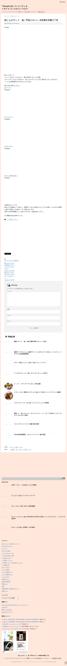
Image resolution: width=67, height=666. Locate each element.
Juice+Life (4, 607)
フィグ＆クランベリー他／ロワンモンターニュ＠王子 (30, 373)
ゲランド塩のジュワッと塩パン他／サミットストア (30, 362)
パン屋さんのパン (12, 219)
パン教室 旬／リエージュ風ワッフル (20, 449)
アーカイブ (5, 598)
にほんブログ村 (9, 270)
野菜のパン (5, 591)
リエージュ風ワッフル (15, 447)
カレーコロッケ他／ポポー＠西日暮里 (23, 506)
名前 (8, 309)
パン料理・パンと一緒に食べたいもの (12, 562)
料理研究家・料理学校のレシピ (10, 588)
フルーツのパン (6, 567)
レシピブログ (5, 577)
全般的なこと (5, 579)
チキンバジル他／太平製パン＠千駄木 (23, 527)
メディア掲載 (5, 570)
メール (9, 315)
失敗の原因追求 (6, 581)
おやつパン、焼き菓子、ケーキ (10, 544)
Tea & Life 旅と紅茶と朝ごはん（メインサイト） (15, 605)
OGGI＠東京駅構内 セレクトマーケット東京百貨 (29, 434)
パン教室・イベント (7, 560)
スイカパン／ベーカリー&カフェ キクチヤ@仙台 (15, 628)
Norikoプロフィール (7, 612)
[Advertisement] (19, 236)
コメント (9, 291)
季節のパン (5, 584)
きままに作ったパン (7, 546)
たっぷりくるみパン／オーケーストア (23, 495)
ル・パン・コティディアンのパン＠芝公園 (27, 384)
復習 (3, 586)
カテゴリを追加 (6, 551)
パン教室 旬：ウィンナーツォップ (11, 624)
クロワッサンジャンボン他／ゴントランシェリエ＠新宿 (31, 403)
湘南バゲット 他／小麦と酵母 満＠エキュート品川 (30, 341)
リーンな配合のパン (7, 574)
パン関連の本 (5, 565)
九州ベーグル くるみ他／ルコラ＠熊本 (23, 485)
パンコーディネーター (8, 553)
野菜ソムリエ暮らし (7, 609)
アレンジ (4, 548)
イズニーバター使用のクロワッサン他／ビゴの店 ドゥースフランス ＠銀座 (37, 392)
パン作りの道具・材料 (8, 555)
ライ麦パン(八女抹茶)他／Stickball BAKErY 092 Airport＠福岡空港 (20, 619)
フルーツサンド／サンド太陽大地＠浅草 (26, 424)
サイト (9, 321)
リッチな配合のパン (7, 572)
